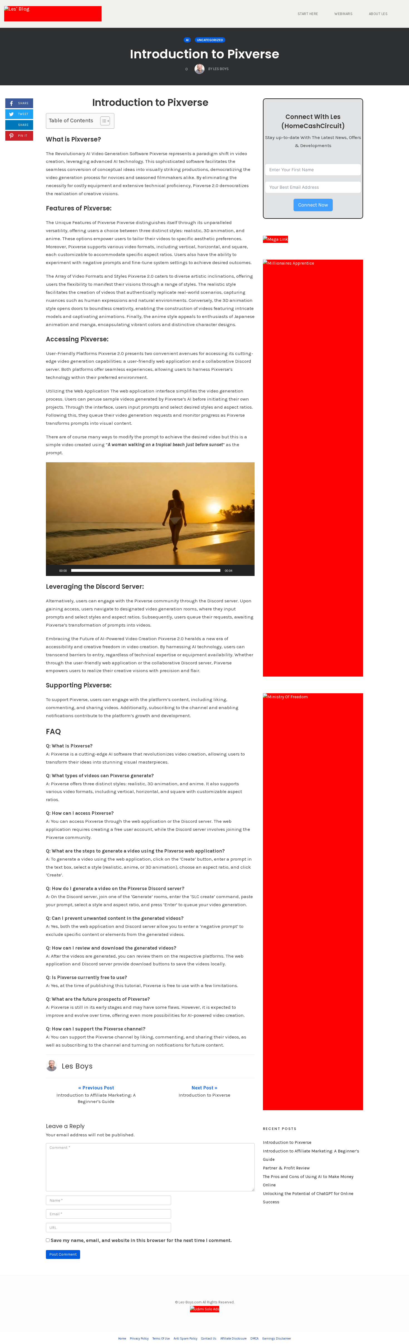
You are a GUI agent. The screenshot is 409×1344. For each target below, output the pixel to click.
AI (187, 40)
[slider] (145, 570)
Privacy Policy (139, 1338)
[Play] (53, 570)
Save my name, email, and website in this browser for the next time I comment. (141, 1240)
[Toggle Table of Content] (102, 121)
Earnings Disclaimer (276, 1338)
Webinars (343, 14)
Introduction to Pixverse (204, 54)
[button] (150, 519)
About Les (378, 14)
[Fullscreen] (247, 570)
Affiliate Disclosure (233, 1338)
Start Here (308, 14)
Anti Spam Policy (185, 1338)
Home (122, 1338)
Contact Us (208, 1338)
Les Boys (77, 1066)
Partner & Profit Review (286, 1168)
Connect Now (313, 205)
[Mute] (238, 570)
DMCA (254, 1338)
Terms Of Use (161, 1338)
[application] (150, 519)
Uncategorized (210, 40)
